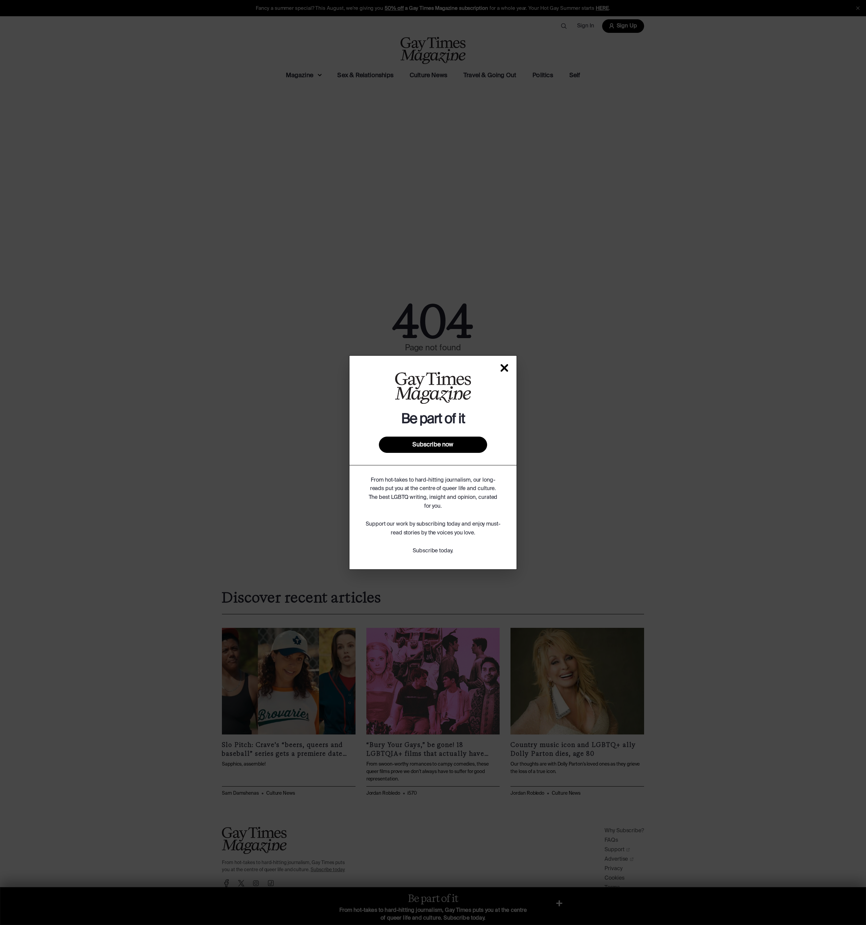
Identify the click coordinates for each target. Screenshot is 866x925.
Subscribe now (432, 445)
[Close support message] (504, 368)
